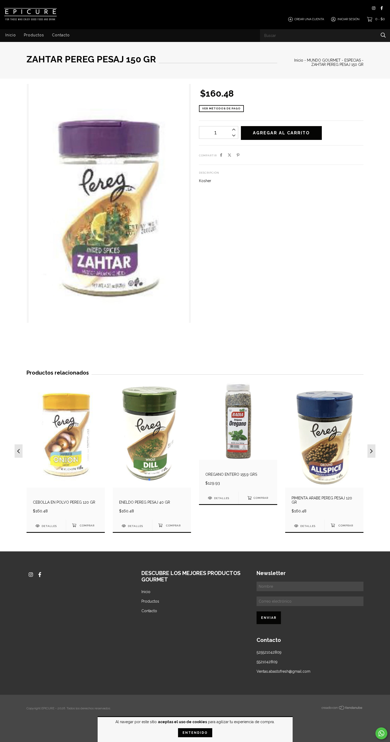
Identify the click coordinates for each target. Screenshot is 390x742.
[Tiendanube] (342, 709)
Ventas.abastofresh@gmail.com (283, 671)
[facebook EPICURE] (381, 8)
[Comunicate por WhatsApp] (381, 733)
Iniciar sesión (348, 19)
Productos (34, 35)
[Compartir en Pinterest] (238, 155)
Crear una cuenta (309, 19)
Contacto (61, 35)
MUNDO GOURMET (324, 60)
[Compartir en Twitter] (229, 155)
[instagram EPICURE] (374, 8)
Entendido (195, 733)
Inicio (10, 35)
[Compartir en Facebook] (221, 155)
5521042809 (267, 662)
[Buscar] (383, 35)
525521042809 (269, 652)
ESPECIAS (352, 60)
